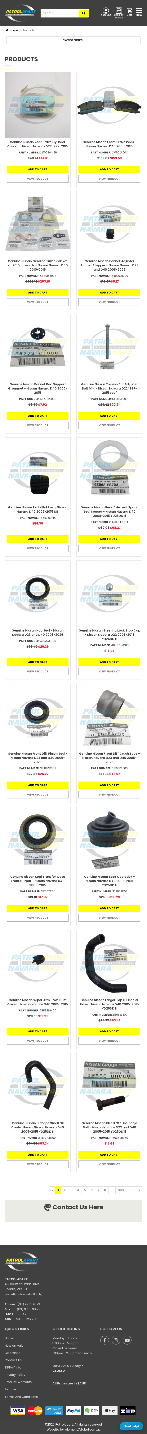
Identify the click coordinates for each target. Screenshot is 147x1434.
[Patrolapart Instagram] (116, 1340)
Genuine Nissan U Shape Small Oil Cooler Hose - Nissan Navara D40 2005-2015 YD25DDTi (37, 1127)
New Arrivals (14, 1345)
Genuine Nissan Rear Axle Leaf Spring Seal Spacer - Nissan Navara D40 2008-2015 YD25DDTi (109, 511)
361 (131, 1190)
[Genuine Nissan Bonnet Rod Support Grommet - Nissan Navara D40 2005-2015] (37, 347)
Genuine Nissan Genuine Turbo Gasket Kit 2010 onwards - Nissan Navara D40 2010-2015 (37, 265)
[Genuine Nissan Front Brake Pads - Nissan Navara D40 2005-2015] (109, 105)
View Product (37, 179)
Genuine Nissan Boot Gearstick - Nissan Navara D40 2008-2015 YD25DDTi (109, 880)
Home (13, 30)
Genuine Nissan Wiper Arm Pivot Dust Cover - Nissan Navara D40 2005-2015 (37, 1002)
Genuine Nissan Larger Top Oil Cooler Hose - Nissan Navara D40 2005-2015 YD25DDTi (109, 1004)
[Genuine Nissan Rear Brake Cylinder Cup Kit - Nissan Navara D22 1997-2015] (37, 105)
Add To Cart (37, 169)
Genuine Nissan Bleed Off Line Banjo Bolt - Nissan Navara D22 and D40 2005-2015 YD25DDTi (109, 1127)
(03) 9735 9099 (29, 1304)
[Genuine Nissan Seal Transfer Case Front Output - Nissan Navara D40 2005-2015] (37, 840)
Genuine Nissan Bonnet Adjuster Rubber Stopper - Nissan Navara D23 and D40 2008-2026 (109, 265)
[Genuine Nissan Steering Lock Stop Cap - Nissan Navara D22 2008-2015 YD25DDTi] (109, 594)
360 (121, 1190)
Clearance (12, 1353)
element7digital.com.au (82, 1429)
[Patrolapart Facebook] (104, 1340)
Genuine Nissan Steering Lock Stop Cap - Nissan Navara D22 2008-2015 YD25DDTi (109, 634)
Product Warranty (18, 1382)
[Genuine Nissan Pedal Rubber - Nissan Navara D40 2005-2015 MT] (37, 470)
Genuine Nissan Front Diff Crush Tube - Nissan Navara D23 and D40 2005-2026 (109, 757)
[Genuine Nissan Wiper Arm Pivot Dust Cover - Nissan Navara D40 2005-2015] (37, 963)
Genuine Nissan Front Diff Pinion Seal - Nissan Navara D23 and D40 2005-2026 (38, 757)
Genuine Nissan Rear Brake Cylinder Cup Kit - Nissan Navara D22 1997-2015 (37, 144)
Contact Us (13, 1360)
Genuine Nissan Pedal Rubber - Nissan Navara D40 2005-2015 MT (37, 509)
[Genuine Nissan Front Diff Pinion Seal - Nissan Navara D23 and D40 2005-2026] (37, 717)
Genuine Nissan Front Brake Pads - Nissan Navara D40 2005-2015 (109, 144)
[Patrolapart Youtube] (127, 1340)
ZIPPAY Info (13, 1367)
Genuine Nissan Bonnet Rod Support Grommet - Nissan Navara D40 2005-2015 (37, 388)
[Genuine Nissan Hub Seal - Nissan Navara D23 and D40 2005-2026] (37, 594)
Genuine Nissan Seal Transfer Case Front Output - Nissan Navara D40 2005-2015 (37, 880)
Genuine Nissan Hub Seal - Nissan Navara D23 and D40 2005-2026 (38, 632)
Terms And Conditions (21, 1397)
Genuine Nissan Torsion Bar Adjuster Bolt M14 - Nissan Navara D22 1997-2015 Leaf (109, 388)
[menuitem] (130, 13)
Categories (72, 40)
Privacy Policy (15, 1375)
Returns (10, 1389)
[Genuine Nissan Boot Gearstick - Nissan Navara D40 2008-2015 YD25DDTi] (109, 840)
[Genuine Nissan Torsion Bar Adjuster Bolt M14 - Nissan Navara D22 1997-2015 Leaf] (109, 347)
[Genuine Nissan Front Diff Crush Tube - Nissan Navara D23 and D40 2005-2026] (109, 717)
